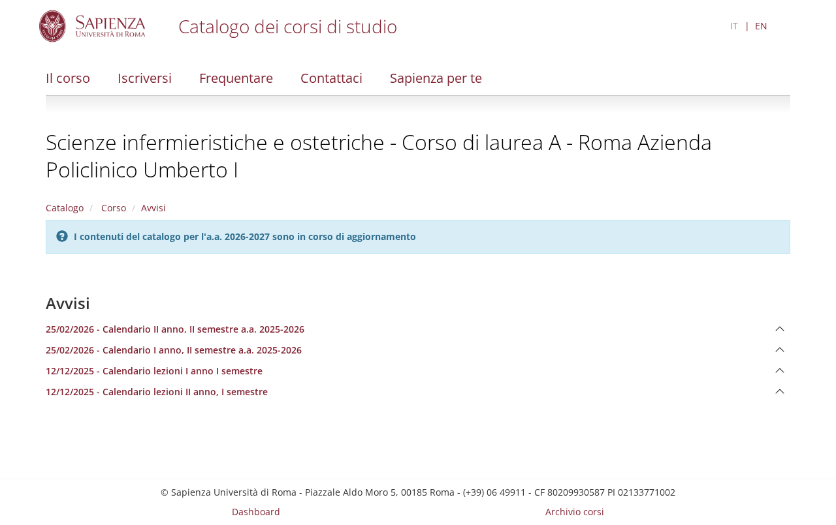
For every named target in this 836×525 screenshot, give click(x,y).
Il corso (68, 78)
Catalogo (65, 208)
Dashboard (256, 511)
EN (761, 26)
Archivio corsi (574, 511)
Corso (112, 208)
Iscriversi (145, 78)
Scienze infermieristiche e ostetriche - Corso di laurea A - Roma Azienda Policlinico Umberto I (379, 155)
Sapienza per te (436, 78)
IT (734, 26)
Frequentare (236, 78)
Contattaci (331, 78)
